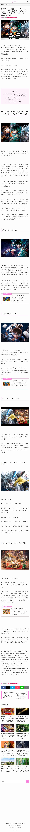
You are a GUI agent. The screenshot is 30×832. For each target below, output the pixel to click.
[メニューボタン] (1, 1)
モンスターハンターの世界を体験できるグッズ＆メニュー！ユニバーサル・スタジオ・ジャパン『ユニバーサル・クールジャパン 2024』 (19, 611)
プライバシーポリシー (14, 823)
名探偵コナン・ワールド (14, 100)
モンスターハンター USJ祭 (14, 101)
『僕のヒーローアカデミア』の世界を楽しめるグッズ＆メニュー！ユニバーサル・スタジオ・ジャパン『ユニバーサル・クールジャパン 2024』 (19, 298)
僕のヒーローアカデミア (14, 98)
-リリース (4, 17)
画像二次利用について (19, 825)
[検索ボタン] (28, 1)
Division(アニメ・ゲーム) (12, 17)
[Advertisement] (15, 800)
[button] (3, 687)
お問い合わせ (22, 823)
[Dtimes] (15, 1)
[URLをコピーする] (26, 687)
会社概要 (7, 823)
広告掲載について (10, 825)
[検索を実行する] (27, 781)
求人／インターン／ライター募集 (15, 827)
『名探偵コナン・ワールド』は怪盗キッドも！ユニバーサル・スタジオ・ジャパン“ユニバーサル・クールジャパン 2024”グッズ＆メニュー (19, 383)
